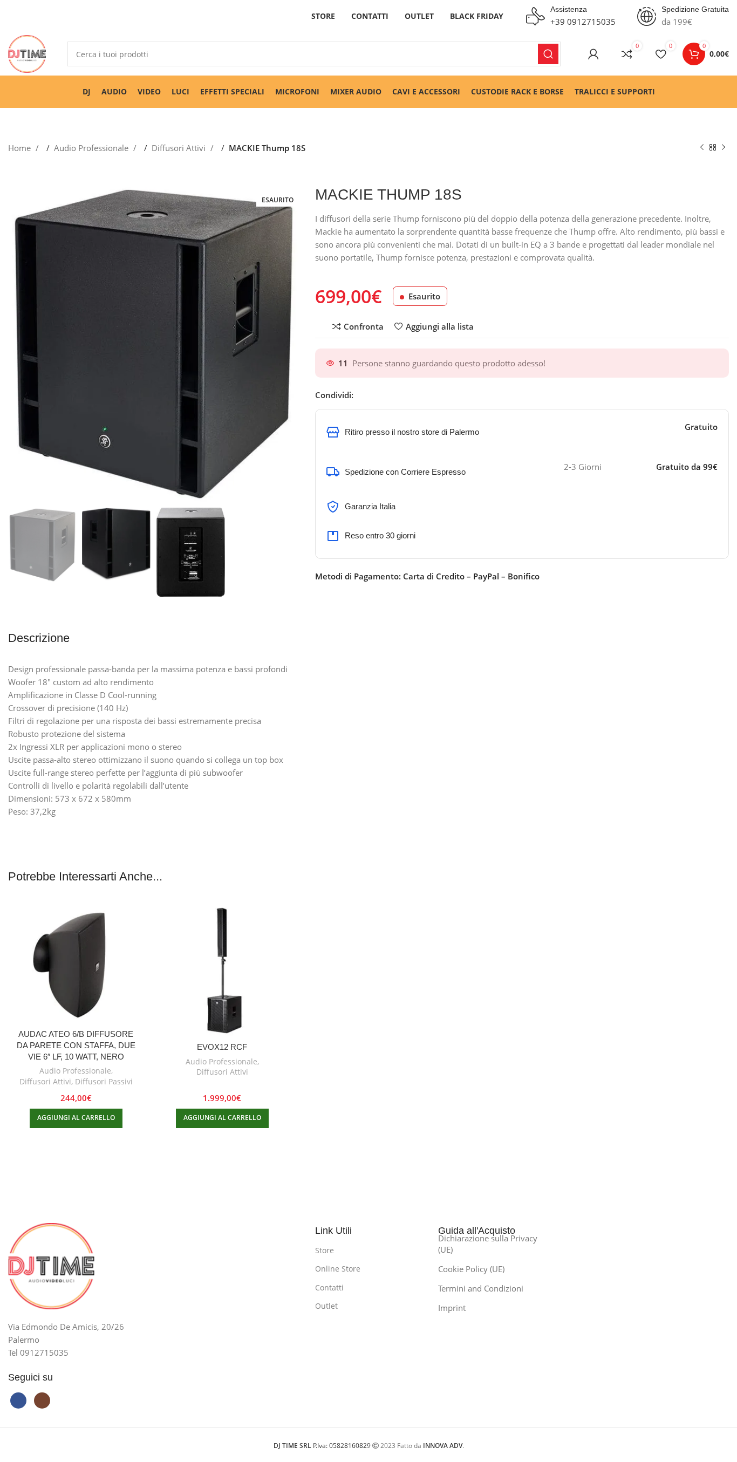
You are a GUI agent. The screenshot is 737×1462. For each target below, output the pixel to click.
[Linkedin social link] (394, 395)
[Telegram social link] (404, 395)
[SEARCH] (548, 54)
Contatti (329, 1287)
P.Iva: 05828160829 (323, 1445)
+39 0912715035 (583, 21)
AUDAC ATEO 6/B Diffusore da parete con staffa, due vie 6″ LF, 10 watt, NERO (76, 1045)
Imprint (452, 1307)
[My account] (593, 54)
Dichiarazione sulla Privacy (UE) (487, 1244)
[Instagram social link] (42, 1400)
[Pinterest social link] (383, 395)
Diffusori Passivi (104, 1081)
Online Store (337, 1268)
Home (20, 147)
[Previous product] (702, 147)
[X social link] (372, 395)
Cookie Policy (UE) (471, 1268)
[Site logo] (27, 52)
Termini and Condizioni (480, 1288)
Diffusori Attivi (180, 147)
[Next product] (723, 147)
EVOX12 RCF (222, 1046)
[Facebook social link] (361, 395)
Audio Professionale (92, 147)
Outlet (326, 1306)
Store (324, 1250)
